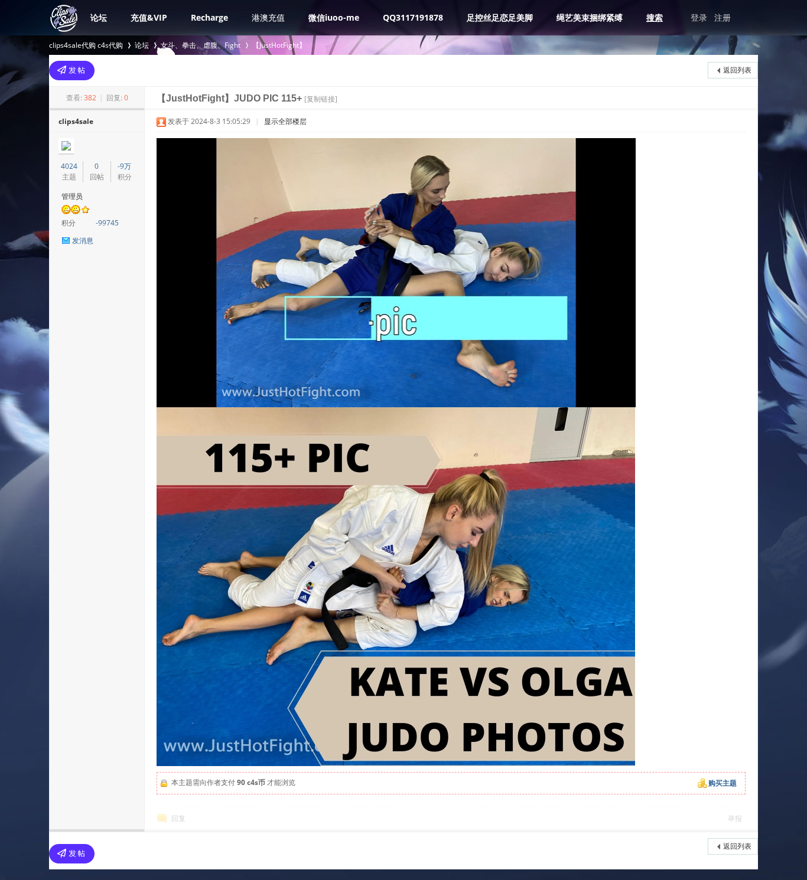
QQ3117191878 (413, 17)
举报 (735, 818)
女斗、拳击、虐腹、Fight (200, 45)
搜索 (654, 17)
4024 (69, 166)
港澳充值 (268, 17)
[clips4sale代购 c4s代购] (64, 30)
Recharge (209, 17)
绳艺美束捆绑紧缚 (590, 17)
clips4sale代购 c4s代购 (86, 45)
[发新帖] (72, 70)
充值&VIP (149, 17)
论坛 (98, 17)
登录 (699, 17)
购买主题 (722, 783)
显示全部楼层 (285, 121)
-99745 (107, 223)
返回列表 (737, 70)
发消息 (82, 240)
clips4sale (75, 121)
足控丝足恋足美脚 (500, 17)
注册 (722, 17)
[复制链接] (320, 99)
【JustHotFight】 (279, 45)
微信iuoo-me (333, 17)
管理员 (72, 196)
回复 (178, 818)
